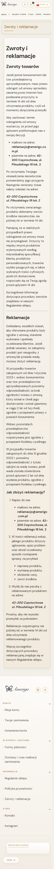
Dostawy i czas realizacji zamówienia (21, 759)
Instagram (11, 826)
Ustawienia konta (16, 731)
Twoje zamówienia (17, 720)
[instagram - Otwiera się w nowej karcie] (38, 690)
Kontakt (10, 816)
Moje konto (12, 710)
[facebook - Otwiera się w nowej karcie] (45, 690)
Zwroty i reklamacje (17, 799)
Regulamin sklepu (16, 778)
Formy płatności (15, 747)
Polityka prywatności (18, 789)
